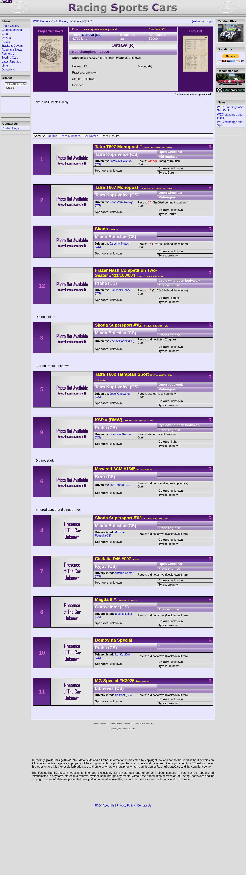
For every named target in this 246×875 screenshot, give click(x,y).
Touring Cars (10, 57)
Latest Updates (11, 61)
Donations (8, 69)
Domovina (105, 640)
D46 (116, 558)
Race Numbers (70, 136)
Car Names (91, 136)
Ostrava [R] (123, 45)
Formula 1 (8, 53)
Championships (12, 29)
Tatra (100, 146)
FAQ (98, 805)
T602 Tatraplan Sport (127, 374)
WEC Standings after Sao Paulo (230, 109)
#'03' (138, 517)
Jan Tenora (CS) (120, 484)
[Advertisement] (15, 105)
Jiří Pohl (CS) (123, 695)
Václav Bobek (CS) (122, 341)
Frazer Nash (107, 270)
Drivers (6, 37)
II (111, 599)
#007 (126, 558)
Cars (5, 33)
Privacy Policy (126, 805)
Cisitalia (103, 558)
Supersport (120, 325)
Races (6, 41)
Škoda (101, 228)
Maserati (103, 468)
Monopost (127, 146)
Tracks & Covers (12, 45)
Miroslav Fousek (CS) (110, 534)
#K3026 (127, 680)
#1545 (129, 468)
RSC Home (40, 21)
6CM (117, 468)
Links (5, 65)
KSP (99, 419)
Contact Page (10, 128)
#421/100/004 (122, 275)
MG (98, 680)
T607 (111, 146)
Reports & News (12, 49)
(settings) (198, 21)
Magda (102, 599)
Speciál (124, 640)
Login (209, 21)
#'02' (138, 325)
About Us (109, 805)
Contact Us (144, 805)
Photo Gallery (59, 21)
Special (110, 680)
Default (52, 136)
